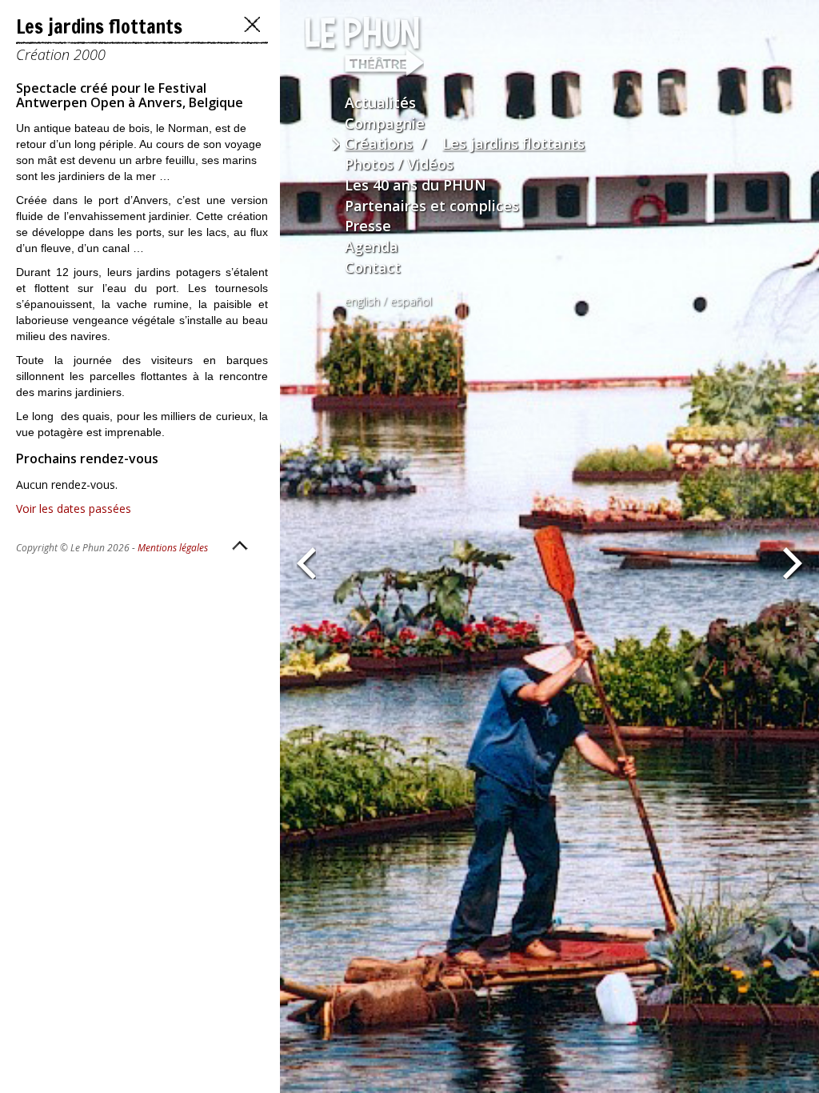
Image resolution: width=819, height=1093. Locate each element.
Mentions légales (173, 548)
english (362, 301)
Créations (379, 143)
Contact (373, 267)
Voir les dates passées (73, 508)
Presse (368, 225)
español (411, 301)
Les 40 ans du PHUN (415, 184)
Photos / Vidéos (399, 164)
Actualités (380, 102)
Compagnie (385, 123)
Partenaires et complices (432, 205)
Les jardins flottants (513, 143)
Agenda (371, 246)
